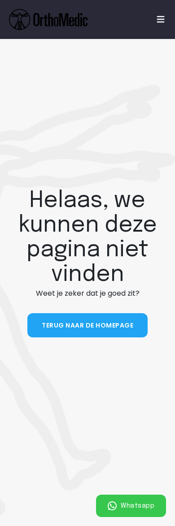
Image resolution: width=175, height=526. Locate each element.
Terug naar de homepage (87, 325)
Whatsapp (137, 506)
